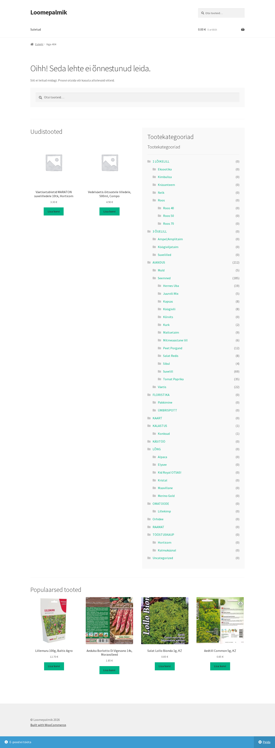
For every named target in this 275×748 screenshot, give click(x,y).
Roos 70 (168, 224)
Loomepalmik (48, 12)
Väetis (162, 387)
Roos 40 (168, 208)
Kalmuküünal (167, 550)
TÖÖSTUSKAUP (163, 535)
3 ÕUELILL (160, 231)
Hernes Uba (171, 286)
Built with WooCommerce (48, 725)
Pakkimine (165, 402)
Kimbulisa (165, 177)
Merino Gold (166, 496)
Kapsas (168, 301)
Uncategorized (163, 558)
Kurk (166, 325)
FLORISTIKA (161, 395)
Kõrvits (168, 317)
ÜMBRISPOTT (167, 410)
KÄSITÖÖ (159, 441)
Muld (161, 270)
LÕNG (157, 449)
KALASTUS (160, 426)
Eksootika (165, 169)
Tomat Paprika (173, 379)
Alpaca (162, 457)
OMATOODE (161, 504)
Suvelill (168, 371)
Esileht (39, 44)
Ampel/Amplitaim (170, 239)
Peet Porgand (172, 348)
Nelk (161, 193)
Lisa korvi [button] (54, 211)
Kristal (162, 480)
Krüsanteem (166, 185)
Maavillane (165, 488)
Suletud (35, 29)
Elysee (162, 465)
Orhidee (158, 519)
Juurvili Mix (170, 294)
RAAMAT (158, 527)
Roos (161, 200)
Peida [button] (266, 742)
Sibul (166, 364)
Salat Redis (170, 356)
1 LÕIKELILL (161, 161)
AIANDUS (159, 262)
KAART (157, 418)
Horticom (164, 542)
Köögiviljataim (168, 247)
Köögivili (169, 309)
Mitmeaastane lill (175, 340)
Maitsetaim (171, 332)
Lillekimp (164, 511)
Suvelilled (164, 255)
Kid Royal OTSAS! (169, 472)
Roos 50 (168, 216)
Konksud (164, 434)
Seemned (164, 278)
